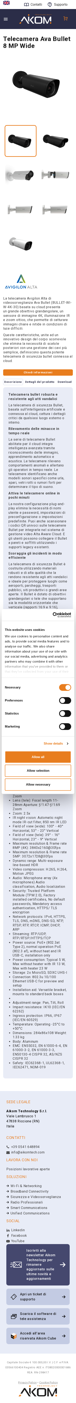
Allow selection (38, 770)
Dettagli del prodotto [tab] (39, 381)
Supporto (61, 5)
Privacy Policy (27, 1382)
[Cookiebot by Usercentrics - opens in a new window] (53, 615)
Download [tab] (65, 381)
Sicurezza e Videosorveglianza (36, 1197)
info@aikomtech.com (27, 1152)
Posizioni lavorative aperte (28, 1169)
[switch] (65, 700)
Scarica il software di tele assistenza (38, 1316)
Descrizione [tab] (13, 381)
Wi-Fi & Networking (26, 1186)
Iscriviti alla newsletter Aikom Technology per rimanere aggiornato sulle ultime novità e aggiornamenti (41, 1264)
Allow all (38, 757)
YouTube (17, 1241)
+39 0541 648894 (25, 1147)
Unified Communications (30, 1213)
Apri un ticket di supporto (33, 1296)
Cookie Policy (48, 1382)
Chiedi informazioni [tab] (38, 372)
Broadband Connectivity (30, 1191)
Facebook (18, 1236)
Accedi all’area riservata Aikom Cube (38, 1335)
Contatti (36, 5)
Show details (53, 743)
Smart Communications (29, 1208)
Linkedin (17, 1230)
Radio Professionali (27, 1202)
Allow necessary (38, 784)
